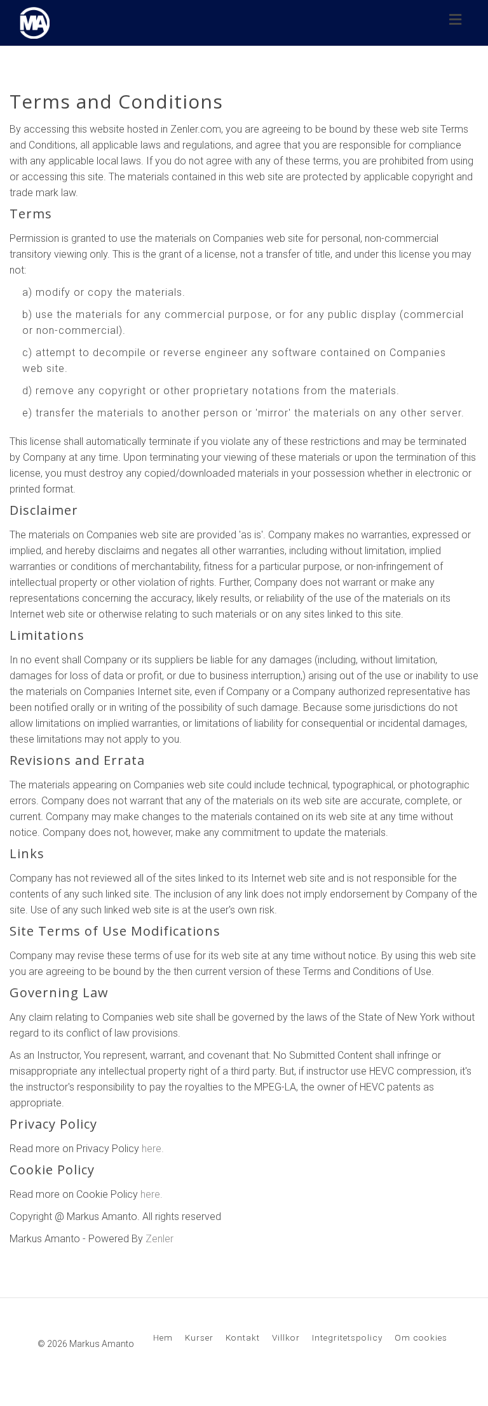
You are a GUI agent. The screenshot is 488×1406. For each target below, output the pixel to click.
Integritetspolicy (347, 1337)
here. (153, 1149)
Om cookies (421, 1337)
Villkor (286, 1337)
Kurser (199, 1337)
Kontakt (243, 1337)
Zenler (159, 1239)
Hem (163, 1337)
